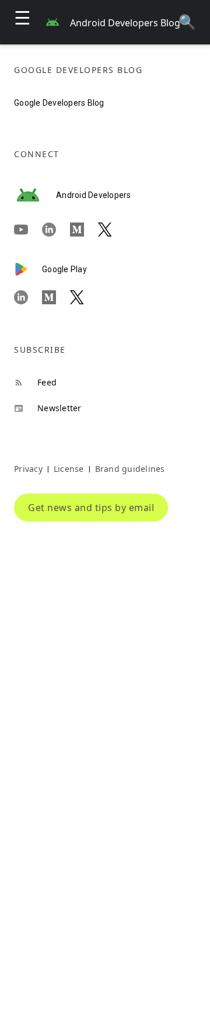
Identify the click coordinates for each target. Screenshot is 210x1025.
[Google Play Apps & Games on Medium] (56, 297)
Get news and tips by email (91, 507)
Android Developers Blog (125, 22)
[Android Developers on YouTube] (28, 230)
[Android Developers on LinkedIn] (56, 230)
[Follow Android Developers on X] (112, 230)
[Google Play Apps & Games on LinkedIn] (28, 297)
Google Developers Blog (59, 102)
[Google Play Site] (28, 269)
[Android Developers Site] (35, 195)
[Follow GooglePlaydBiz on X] (84, 297)
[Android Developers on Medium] (84, 230)
